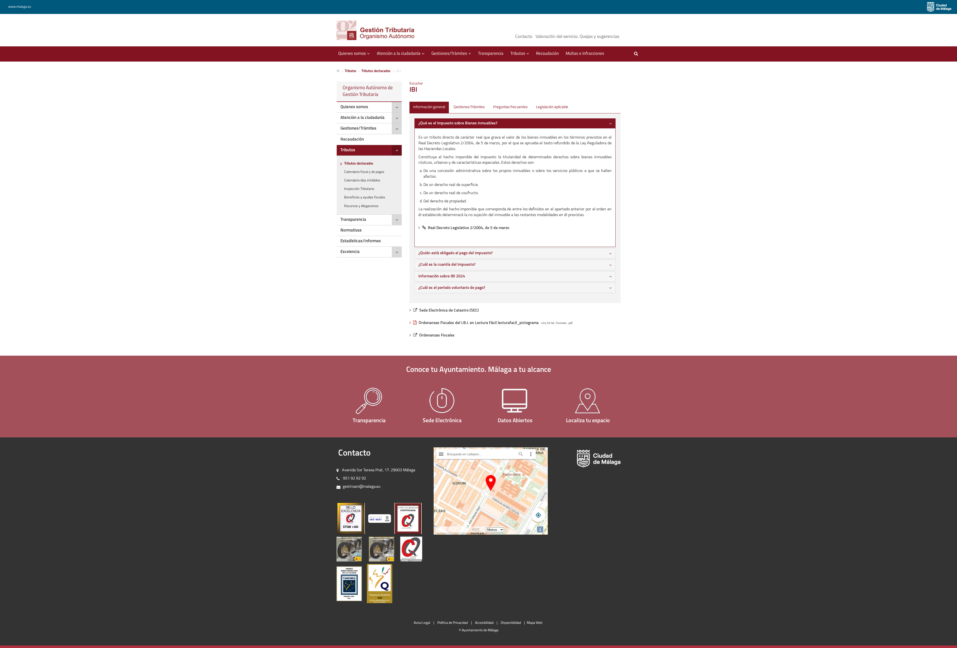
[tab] (369, 107)
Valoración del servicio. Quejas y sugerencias (577, 37)
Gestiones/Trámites (358, 128)
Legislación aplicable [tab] (552, 107)
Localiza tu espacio (588, 421)
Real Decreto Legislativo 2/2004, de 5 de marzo (468, 228)
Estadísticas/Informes (360, 241)
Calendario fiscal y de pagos (364, 172)
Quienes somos (354, 107)
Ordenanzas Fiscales (437, 335)
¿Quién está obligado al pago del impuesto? (455, 253)
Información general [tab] (429, 107)
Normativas (351, 230)
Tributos (350, 71)
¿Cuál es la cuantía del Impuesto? (447, 265)
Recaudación (547, 54)
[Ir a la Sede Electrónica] (442, 400)
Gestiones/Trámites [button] (453, 56)
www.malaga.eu (19, 6)
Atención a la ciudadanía (362, 118)
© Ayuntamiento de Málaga (478, 630)
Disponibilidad (511, 623)
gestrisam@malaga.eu (362, 487)
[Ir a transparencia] (369, 400)
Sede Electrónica (442, 421)
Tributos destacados (376, 71)
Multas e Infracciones (585, 54)
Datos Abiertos (515, 421)
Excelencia (350, 252)
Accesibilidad (484, 623)
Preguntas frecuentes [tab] (510, 107)
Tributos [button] (521, 56)
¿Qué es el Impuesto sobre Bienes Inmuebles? (457, 123)
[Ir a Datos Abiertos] (515, 400)
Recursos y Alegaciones (361, 206)
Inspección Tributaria (359, 189)
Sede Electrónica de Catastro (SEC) (449, 311)
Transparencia (490, 54)
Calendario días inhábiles (362, 180)
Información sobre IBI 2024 (441, 276)
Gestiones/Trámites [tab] (469, 107)
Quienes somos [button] (355, 56)
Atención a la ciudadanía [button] (402, 56)
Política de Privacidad (452, 623)
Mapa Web (534, 623)
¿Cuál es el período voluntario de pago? (451, 288)
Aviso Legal (422, 623)
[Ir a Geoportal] (588, 400)
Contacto (523, 37)
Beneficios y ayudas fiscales (364, 197)
